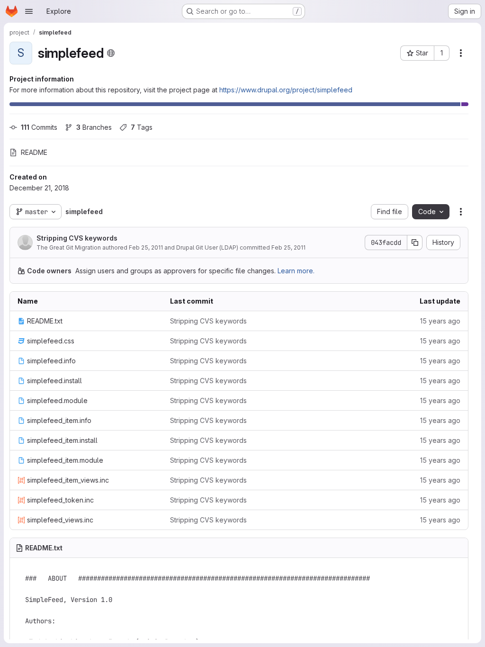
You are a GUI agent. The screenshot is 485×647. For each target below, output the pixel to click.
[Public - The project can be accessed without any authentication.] (111, 53)
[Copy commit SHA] (414, 242)
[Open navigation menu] (28, 11)
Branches (94, 127)
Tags (142, 127)
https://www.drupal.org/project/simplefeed (285, 90)
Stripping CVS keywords (76, 238)
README (34, 152)
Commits (39, 127)
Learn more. (296, 271)
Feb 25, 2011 (146, 247)
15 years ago (440, 321)
